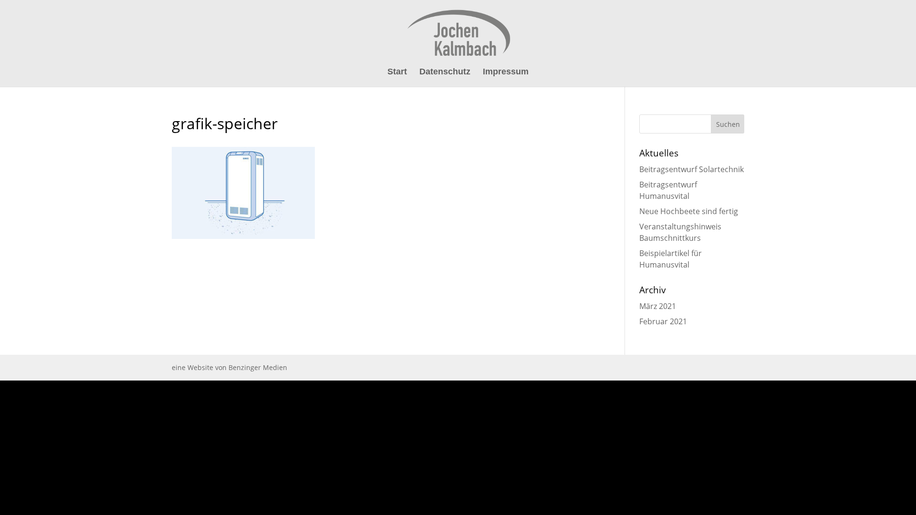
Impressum (506, 72)
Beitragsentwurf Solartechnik (691, 169)
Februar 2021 (663, 321)
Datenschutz (444, 72)
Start (397, 72)
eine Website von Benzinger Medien (229, 367)
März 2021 (657, 306)
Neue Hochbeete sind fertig (688, 211)
